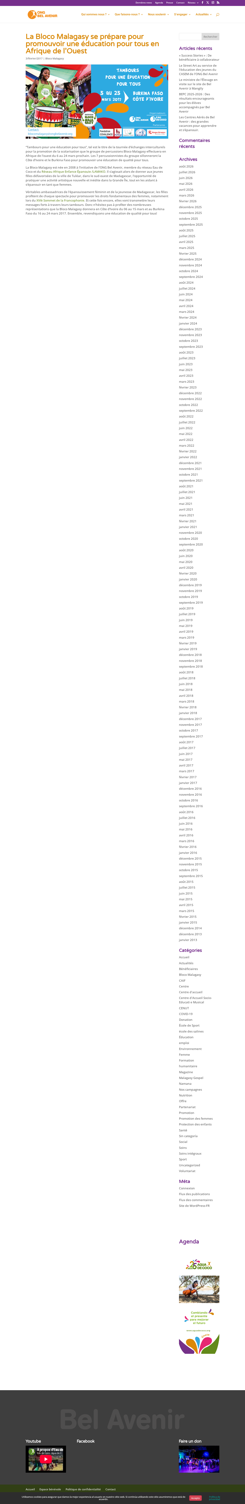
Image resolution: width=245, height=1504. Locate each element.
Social (183, 1142)
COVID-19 (186, 1014)
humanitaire (188, 1066)
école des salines (191, 1031)
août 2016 (186, 812)
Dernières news (144, 3)
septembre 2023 (191, 347)
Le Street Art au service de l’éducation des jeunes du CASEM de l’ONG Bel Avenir (198, 69)
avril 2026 (186, 189)
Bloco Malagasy (54, 58)
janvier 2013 (188, 940)
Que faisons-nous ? (127, 15)
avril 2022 (186, 440)
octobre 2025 (188, 218)
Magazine (186, 1072)
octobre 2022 (188, 405)
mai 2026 (185, 184)
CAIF (182, 980)
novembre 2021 (190, 469)
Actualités (186, 963)
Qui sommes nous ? (94, 15)
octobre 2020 (188, 539)
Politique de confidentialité (83, 1489)
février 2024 (188, 317)
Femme (184, 1054)
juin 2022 (186, 428)
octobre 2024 (188, 271)
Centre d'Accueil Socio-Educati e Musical (195, 1000)
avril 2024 (186, 306)
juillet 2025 (187, 236)
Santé (183, 1130)
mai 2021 (185, 504)
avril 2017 (186, 765)
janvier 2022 (188, 457)
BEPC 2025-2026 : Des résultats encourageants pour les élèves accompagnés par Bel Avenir (196, 102)
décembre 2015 (190, 858)
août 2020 (186, 550)
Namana (185, 1083)
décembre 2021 (190, 463)
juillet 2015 (187, 887)
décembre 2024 (190, 259)
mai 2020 (185, 562)
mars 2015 (186, 911)
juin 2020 (186, 556)
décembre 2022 (190, 393)
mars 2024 (186, 312)
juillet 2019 (187, 614)
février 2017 (188, 777)
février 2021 (188, 521)
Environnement (190, 1049)
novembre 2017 (190, 725)
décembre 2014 (190, 928)
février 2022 (188, 451)
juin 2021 (186, 498)
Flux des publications (194, 1194)
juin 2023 (186, 364)
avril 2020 (186, 568)
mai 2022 (185, 434)
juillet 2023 (187, 358)
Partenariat (187, 1107)
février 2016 (188, 847)
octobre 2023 (188, 341)
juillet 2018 (187, 678)
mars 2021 (186, 515)
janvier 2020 (188, 579)
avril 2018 (186, 696)
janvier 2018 (188, 713)
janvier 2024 (188, 323)
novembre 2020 (190, 533)
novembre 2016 (190, 794)
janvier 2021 (188, 527)
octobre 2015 (188, 870)
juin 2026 (186, 178)
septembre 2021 (191, 480)
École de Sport (189, 1025)
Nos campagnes (190, 1089)
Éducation (186, 1037)
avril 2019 (186, 631)
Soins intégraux (190, 1153)
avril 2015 (186, 905)
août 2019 (186, 608)
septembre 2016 (191, 806)
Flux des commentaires (196, 1200)
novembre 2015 (190, 864)
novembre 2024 (190, 265)
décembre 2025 (190, 207)
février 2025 (188, 253)
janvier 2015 (188, 922)
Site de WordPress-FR (194, 1206)
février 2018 (188, 707)
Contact (180, 3)
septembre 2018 (191, 666)
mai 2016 (185, 829)
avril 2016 (186, 835)
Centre (184, 986)
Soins (183, 1148)
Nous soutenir (157, 15)
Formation (186, 1060)
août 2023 (186, 352)
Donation (185, 1020)
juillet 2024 (187, 288)
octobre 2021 (188, 474)
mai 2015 (185, 899)
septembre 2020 (191, 544)
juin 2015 (186, 893)
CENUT (184, 1008)
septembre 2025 (191, 224)
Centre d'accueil (190, 992)
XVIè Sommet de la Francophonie (60, 200)
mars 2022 (186, 445)
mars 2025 (186, 248)
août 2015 (186, 882)
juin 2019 (186, 620)
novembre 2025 (190, 213)
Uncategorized (189, 1165)
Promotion (186, 1113)
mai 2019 (185, 626)
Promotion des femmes (196, 1118)
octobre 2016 (188, 800)
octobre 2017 (188, 730)
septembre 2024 (191, 277)
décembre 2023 (190, 329)
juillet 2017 (187, 748)
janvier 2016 (188, 853)
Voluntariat (187, 1171)
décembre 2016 (190, 788)
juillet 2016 (187, 818)
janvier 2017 (188, 783)
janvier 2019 (188, 649)
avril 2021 (186, 509)
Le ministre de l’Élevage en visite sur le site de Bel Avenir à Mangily (198, 84)
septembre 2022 (191, 410)
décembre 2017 (190, 719)
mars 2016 (186, 841)
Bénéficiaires (188, 969)
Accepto (195, 1498)
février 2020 (188, 573)
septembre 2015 (191, 876)
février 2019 (188, 643)
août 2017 (186, 742)
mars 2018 (186, 701)
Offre (183, 1101)
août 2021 (186, 486)
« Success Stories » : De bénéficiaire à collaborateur (199, 57)
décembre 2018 (190, 655)
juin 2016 (186, 823)
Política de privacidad (214, 1498)
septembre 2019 (191, 602)
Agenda (159, 3)
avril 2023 (186, 376)
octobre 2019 (188, 597)
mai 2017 (185, 759)
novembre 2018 (190, 661)
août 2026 (186, 166)
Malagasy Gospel (191, 1078)
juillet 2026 (187, 172)
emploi (184, 1043)
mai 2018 (185, 690)
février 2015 (188, 917)
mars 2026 (186, 195)
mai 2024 (185, 300)
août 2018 (186, 672)
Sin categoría (188, 1136)
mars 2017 (186, 771)
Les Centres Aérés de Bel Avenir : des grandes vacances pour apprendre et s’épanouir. (197, 123)
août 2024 (186, 282)
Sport (183, 1159)
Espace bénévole (50, 1489)
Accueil (184, 957)
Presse (169, 3)
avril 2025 (186, 242)
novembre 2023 (190, 335)
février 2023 (188, 387)
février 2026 (188, 201)
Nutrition (185, 1095)
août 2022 (186, 416)
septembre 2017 (191, 736)
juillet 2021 (187, 492)
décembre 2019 (190, 585)
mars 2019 (186, 637)
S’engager (180, 15)
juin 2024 (186, 294)
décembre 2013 (190, 934)
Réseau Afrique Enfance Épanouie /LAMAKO (73, 171)
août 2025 (186, 230)
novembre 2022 (190, 399)
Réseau (191, 3)
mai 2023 (185, 370)
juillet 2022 (187, 422)
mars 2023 (186, 381)
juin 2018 (186, 684)
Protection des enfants (195, 1124)
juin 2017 (186, 754)
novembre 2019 (190, 591)
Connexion (187, 1188)
